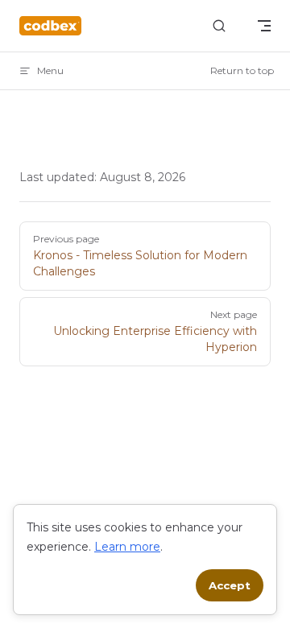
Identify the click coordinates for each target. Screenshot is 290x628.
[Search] (219, 26)
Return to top (242, 70)
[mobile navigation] (264, 26)
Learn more (127, 546)
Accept (230, 585)
